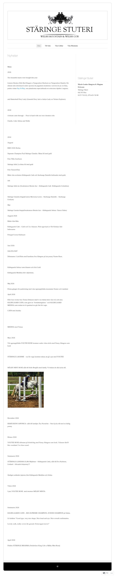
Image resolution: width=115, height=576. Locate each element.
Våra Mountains (73, 46)
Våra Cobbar (59, 46)
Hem (38, 46)
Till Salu (48, 46)
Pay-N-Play (21, 88)
